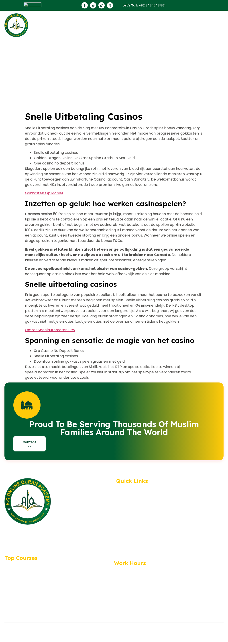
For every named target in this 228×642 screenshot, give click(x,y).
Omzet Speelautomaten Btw (50, 329)
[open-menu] (223, 25)
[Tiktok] (101, 5)
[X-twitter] (110, 5)
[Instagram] (93, 5)
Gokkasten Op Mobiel (44, 193)
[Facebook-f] (84, 5)
